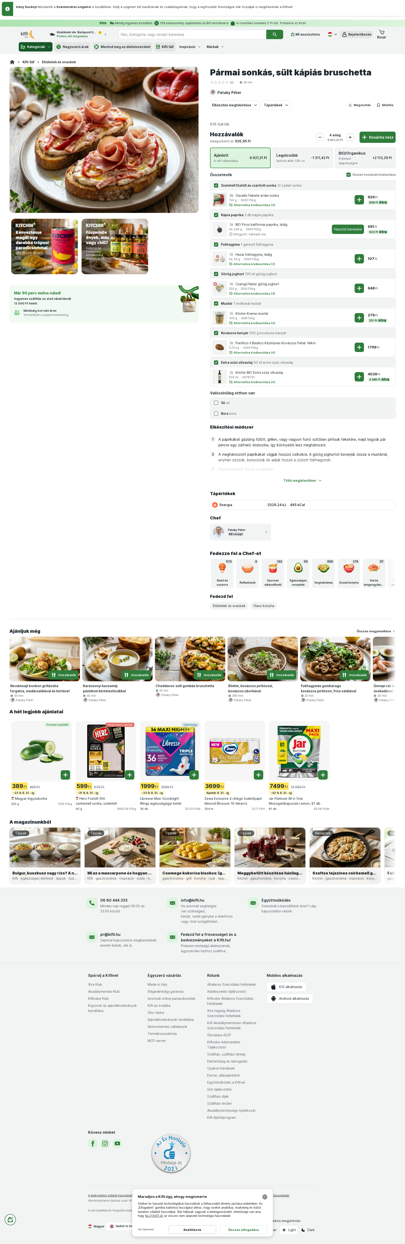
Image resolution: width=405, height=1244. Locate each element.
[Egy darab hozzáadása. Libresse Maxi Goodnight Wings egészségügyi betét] (194, 775)
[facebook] (93, 1143)
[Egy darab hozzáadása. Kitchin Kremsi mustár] (359, 317)
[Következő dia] (386, 573)
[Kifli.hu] (12, 62)
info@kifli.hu (192, 900)
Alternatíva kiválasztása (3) (254, 293)
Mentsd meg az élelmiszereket (125, 47)
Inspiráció (187, 47)
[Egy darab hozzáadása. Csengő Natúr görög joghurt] (359, 288)
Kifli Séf (168, 47)
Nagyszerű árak (76, 47)
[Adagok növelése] (350, 137)
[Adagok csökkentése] (320, 137)
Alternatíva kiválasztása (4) (254, 205)
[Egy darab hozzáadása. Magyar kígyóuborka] (65, 775)
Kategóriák (36, 47)
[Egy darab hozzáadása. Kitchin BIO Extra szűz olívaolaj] (359, 376)
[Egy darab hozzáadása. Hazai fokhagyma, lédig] (359, 258)
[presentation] (44, 246)
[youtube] (117, 1143)
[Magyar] (332, 34)
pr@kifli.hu (110, 934)
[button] (356, 34)
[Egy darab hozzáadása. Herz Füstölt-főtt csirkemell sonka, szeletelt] (129, 775)
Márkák (213, 47)
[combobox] (192, 34)
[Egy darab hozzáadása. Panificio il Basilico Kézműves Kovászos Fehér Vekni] (359, 347)
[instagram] (105, 1143)
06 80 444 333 (114, 900)
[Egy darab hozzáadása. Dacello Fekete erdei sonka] (359, 199)
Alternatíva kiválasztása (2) (254, 264)
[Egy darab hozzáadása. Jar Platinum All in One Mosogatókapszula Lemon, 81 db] (323, 775)
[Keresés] (274, 34)
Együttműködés (276, 900)
